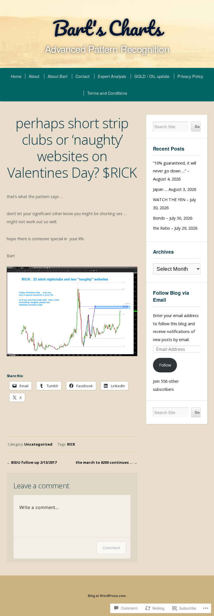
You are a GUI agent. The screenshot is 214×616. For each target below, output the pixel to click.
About (34, 76)
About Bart (57, 76)
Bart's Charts (107, 28)
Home (16, 76)
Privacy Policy (190, 76)
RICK (71, 444)
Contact (82, 76)
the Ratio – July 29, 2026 (175, 228)
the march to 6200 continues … (104, 462)
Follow (165, 365)
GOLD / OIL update (151, 76)
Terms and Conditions (107, 93)
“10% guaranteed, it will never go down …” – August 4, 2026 (174, 171)
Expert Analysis (112, 76)
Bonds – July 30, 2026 (172, 218)
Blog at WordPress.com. (107, 595)
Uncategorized (38, 444)
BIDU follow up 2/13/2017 (34, 462)
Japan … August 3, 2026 (174, 189)
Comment (111, 547)
